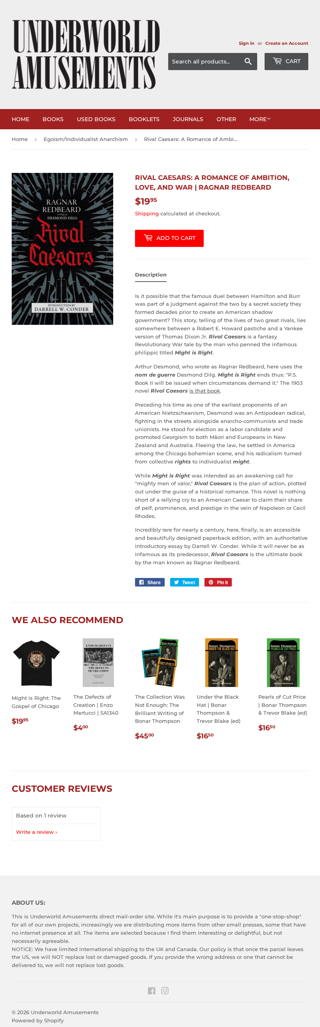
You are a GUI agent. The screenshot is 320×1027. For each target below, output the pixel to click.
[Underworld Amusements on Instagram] (165, 992)
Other (226, 119)
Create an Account (286, 43)
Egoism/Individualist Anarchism (86, 139)
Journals (188, 119)
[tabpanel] (221, 427)
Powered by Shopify (38, 1020)
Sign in (246, 43)
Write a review (35, 832)
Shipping (147, 213)
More (258, 119)
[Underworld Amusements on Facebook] (152, 992)
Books (53, 119)
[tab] (151, 276)
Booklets (144, 119)
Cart (292, 61)
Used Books (96, 119)
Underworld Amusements (65, 1012)
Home (20, 119)
